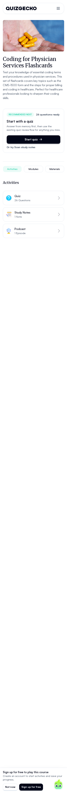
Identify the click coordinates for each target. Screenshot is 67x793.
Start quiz (31, 139)
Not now (10, 786)
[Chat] (58, 784)
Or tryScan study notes (21, 147)
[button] (33, 198)
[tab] (12, 169)
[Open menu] (58, 8)
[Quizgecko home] (21, 8)
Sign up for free (31, 786)
